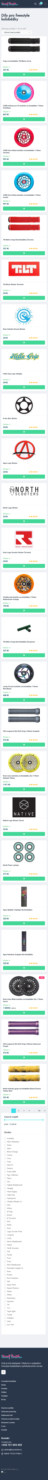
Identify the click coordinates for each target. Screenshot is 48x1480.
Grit (8, 1181)
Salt (8, 1281)
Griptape (4, 1396)
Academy (10, 1138)
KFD (8, 1221)
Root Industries (12, 1278)
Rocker (9, 1274)
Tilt (8, 1304)
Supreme (10, 1301)
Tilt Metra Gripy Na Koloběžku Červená (18, 240)
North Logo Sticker (10, 508)
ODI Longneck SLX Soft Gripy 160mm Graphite (21, 731)
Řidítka (3, 1392)
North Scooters (13, 1248)
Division (10, 1168)
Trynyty (9, 1314)
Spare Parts (11, 1284)
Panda (9, 1255)
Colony (9, 1155)
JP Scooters (11, 1218)
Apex (9, 1148)
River (9, 1271)
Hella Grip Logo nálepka (12, 374)
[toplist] (4, 1472)
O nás (3, 1426)
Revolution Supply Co (15, 1268)
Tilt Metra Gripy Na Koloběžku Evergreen (19, 642)
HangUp (10, 1188)
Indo (8, 1205)
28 (39, 1110)
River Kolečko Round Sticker (14, 329)
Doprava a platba (7, 1408)
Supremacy (11, 1298)
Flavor (9, 1178)
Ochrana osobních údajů (10, 1419)
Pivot (9, 1258)
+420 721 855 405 (11, 1445)
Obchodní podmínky (8, 1411)
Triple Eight (11, 1311)
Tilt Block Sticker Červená (13, 284)
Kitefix (9, 1225)
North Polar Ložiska (11, 865)
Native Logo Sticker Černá (13, 821)
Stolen (9, 1291)
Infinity (9, 1208)
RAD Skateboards (14, 1265)
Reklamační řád (7, 1415)
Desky (3, 1385)
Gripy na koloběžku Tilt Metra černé (17, 61)
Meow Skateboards (14, 1241)
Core (9, 1158)
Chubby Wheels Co (14, 1201)
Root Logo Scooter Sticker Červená (17, 552)
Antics (9, 1145)
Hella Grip (11, 1195)
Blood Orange (12, 1151)
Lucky (9, 1238)
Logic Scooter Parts (14, 1231)
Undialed (10, 1318)
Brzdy (3, 1399)
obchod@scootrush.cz (13, 1450)
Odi (8, 1251)
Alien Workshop (13, 1141)
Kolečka (4, 1388)
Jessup (9, 1215)
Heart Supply (12, 1191)
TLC (8, 1308)
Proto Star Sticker (10, 418)
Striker (9, 1294)
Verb (9, 1321)
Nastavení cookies (8, 1422)
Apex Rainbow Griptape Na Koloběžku (18, 955)
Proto (9, 1261)
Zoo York (10, 1324)
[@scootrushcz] (3, 1372)
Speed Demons (13, 1288)
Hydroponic (11, 1198)
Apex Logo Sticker (10, 463)
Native (9, 1245)
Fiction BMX (11, 1171)
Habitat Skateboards (14, 1185)
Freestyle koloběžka (8, 1381)
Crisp (9, 1161)
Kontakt (4, 1430)
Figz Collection (12, 1175)
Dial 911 (10, 1165)
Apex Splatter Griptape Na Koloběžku (17, 910)
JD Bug (9, 1211)
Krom (9, 1228)
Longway (10, 1235)
